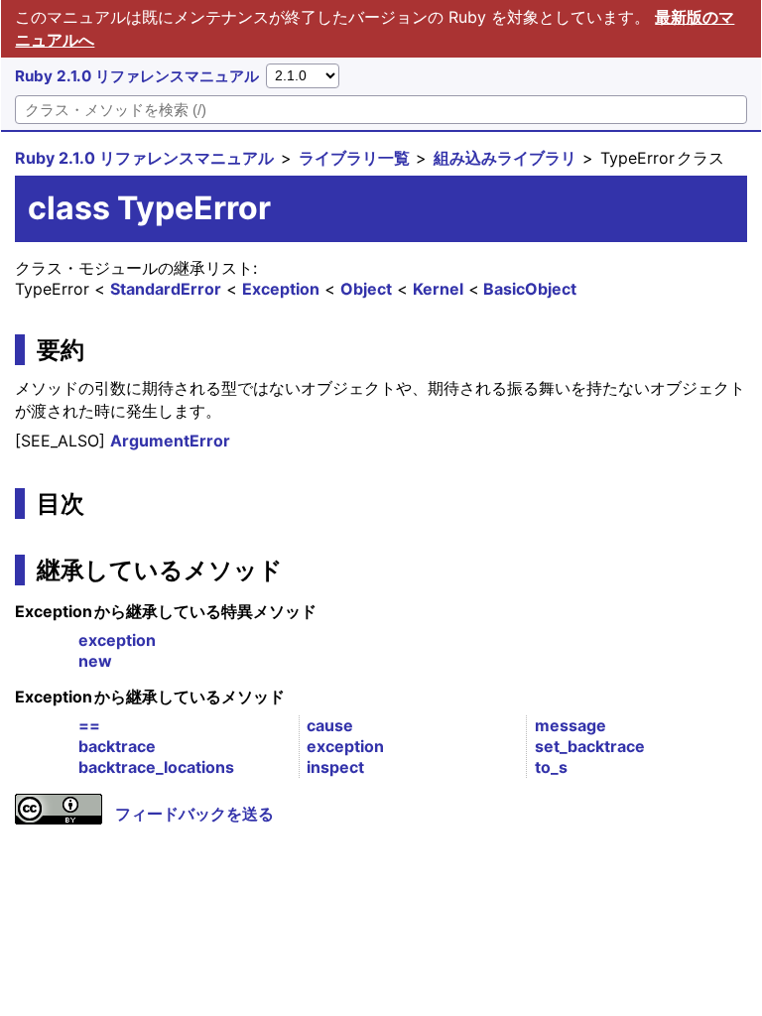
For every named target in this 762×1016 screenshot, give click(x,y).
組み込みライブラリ (505, 158)
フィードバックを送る (194, 814)
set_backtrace (590, 746)
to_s (551, 767)
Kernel (438, 289)
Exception (280, 289)
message (570, 725)
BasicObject (529, 289)
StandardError (165, 289)
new (95, 661)
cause (330, 725)
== (89, 725)
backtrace (117, 746)
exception (117, 640)
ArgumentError (170, 440)
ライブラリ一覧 (354, 158)
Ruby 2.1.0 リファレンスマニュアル (137, 75)
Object (366, 289)
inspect (335, 767)
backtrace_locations (156, 767)
